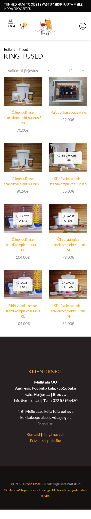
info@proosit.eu (17, 9)
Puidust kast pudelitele (68, 112)
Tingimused (53, 434)
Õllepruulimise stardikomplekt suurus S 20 (22, 117)
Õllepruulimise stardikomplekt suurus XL (22, 244)
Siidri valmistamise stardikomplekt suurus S (68, 181)
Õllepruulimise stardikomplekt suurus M (68, 244)
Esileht (9, 49)
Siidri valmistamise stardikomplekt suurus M (68, 310)
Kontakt (33, 434)
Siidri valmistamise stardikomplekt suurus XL (22, 310)
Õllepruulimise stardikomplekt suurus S (22, 181)
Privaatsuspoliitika (45, 440)
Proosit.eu (32, 483)
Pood (23, 49)
